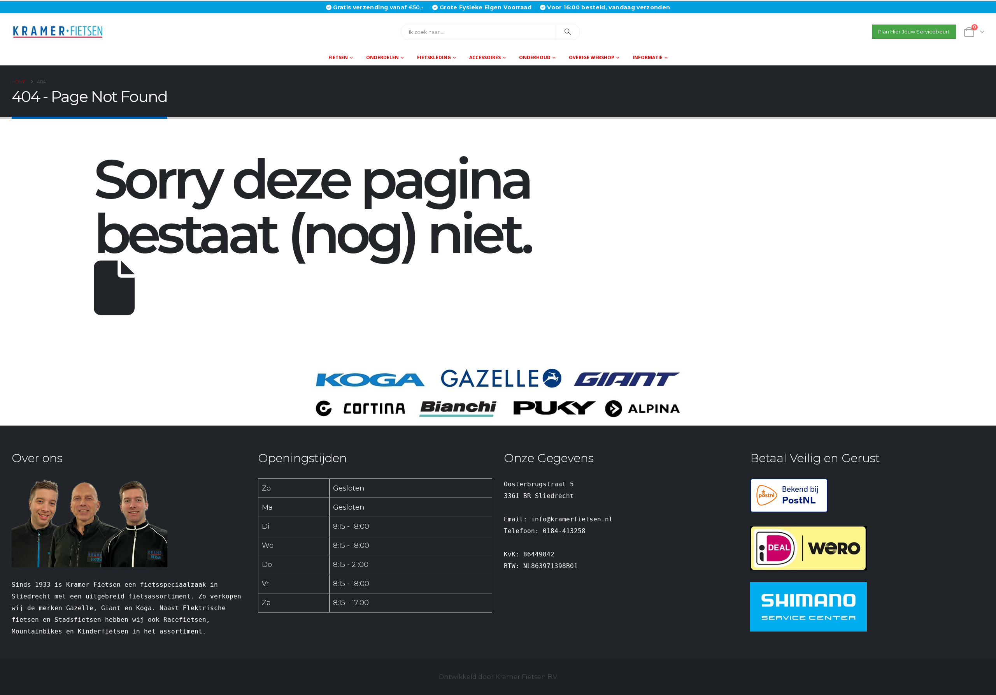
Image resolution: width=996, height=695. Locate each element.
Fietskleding (434, 57)
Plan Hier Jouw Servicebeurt (914, 32)
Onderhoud (535, 57)
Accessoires (485, 57)
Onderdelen (382, 57)
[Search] (568, 32)
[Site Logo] (60, 31)
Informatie (648, 57)
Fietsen (338, 57)
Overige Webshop (591, 57)
